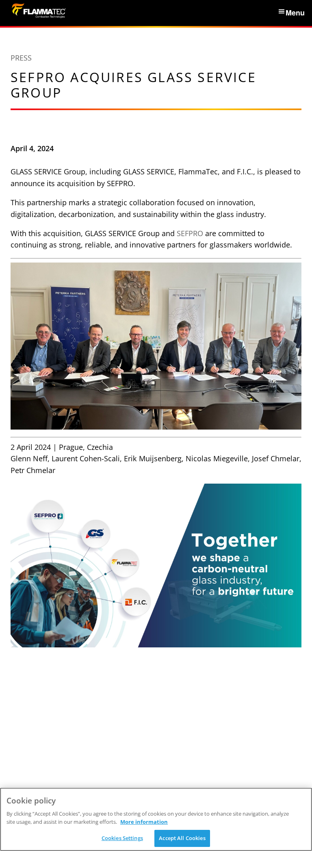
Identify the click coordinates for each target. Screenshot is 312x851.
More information (144, 821)
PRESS (21, 58)
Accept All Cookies (182, 838)
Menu (295, 12)
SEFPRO (190, 233)
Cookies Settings (122, 838)
